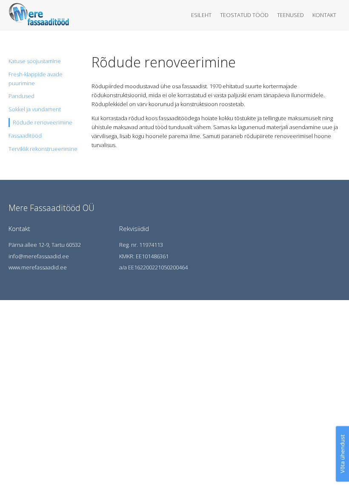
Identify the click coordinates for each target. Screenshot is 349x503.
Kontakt (324, 15)
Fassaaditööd (25, 135)
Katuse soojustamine (35, 61)
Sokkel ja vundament (35, 109)
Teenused (290, 15)
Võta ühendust (342, 454)
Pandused (21, 96)
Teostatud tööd (244, 15)
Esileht (201, 15)
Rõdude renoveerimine (42, 122)
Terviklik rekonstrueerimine (43, 149)
